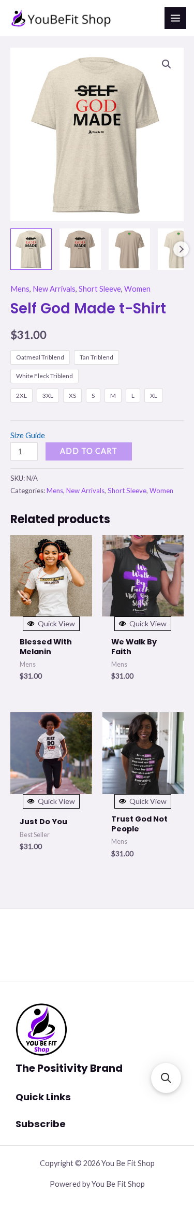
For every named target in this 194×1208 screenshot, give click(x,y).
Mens (19, 288)
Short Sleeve (100, 288)
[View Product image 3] (129, 249)
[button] (166, 64)
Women (137, 288)
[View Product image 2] (80, 249)
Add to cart (88, 451)
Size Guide (27, 435)
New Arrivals (54, 288)
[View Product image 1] (31, 249)
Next (181, 249)
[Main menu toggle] (175, 18)
